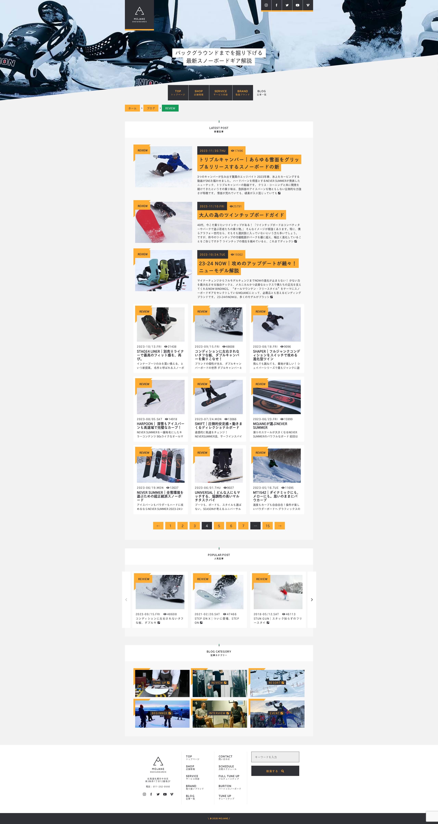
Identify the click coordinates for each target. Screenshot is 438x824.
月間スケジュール (228, 768)
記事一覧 (190, 797)
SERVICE (221, 92)
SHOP (199, 92)
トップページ (192, 758)
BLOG (262, 92)
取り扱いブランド (195, 787)
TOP (178, 92)
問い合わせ (226, 758)
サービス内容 (192, 777)
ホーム (132, 108)
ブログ (151, 108)
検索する (273, 771)
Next (312, 600)
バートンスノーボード (230, 787)
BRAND (243, 92)
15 (268, 525)
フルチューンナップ (229, 777)
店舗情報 (190, 768)
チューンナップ (226, 797)
